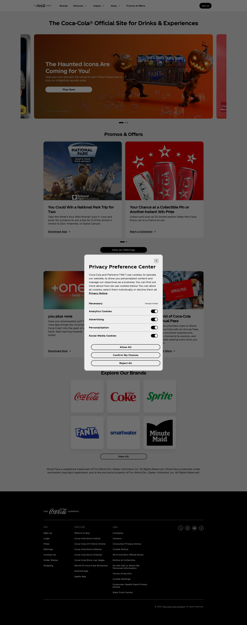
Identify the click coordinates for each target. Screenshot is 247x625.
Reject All (125, 363)
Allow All (126, 347)
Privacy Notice (98, 293)
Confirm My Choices (125, 355)
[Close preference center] (156, 261)
